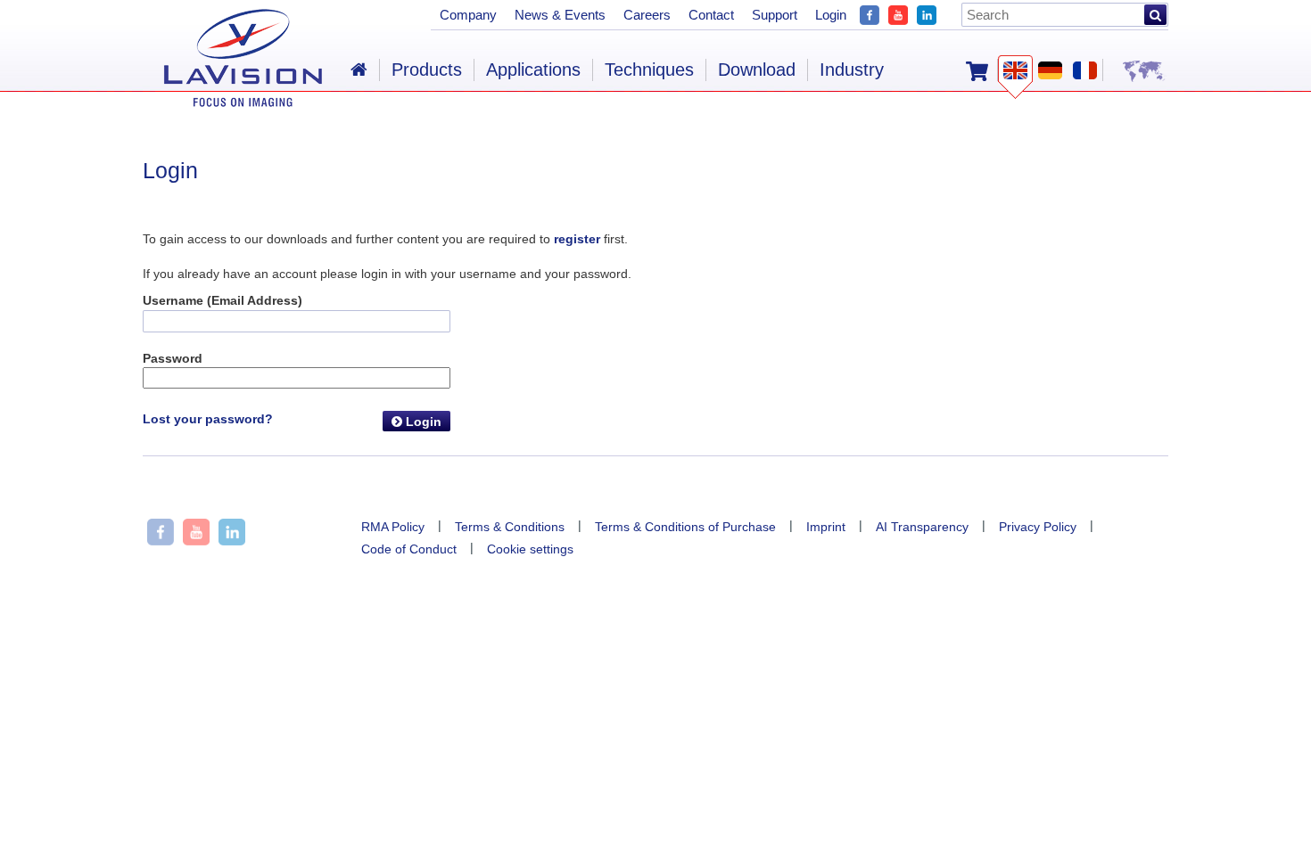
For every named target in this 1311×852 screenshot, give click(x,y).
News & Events (560, 14)
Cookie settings (530, 549)
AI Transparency (922, 527)
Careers (647, 14)
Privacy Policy (1037, 527)
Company (468, 14)
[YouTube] (898, 13)
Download (757, 69)
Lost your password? (208, 419)
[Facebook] (869, 13)
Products (427, 69)
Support (774, 14)
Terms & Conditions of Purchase (685, 527)
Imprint (825, 527)
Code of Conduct (409, 549)
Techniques (649, 69)
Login (421, 421)
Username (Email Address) (222, 300)
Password (172, 358)
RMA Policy (393, 527)
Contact (711, 14)
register (577, 239)
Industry (852, 69)
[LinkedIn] (926, 13)
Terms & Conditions (510, 527)
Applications (533, 69)
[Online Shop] (977, 69)
